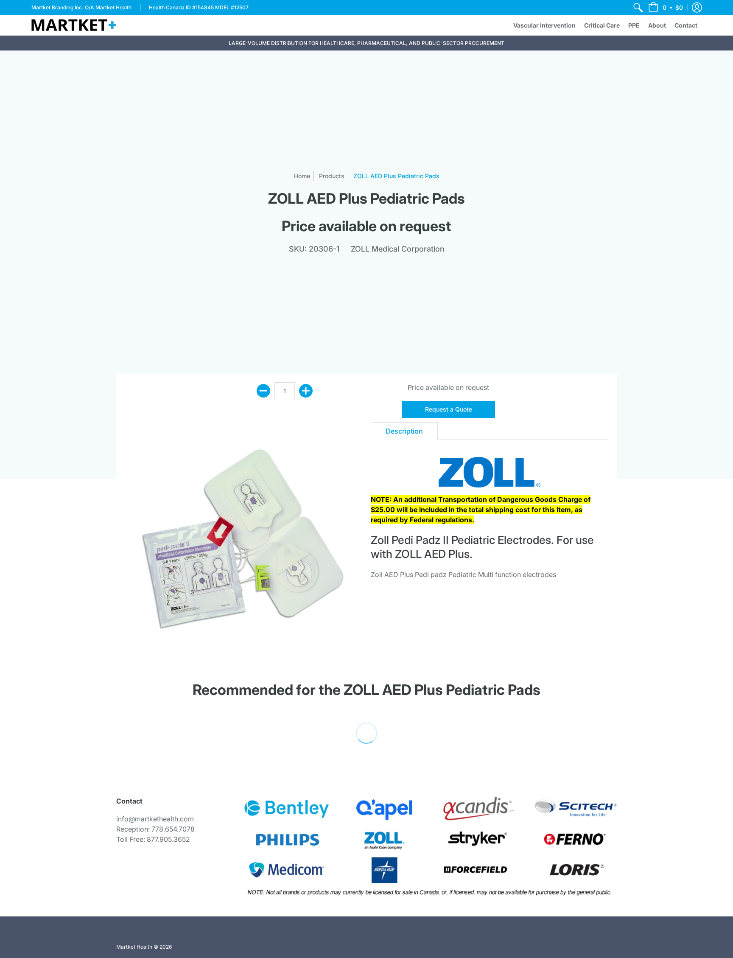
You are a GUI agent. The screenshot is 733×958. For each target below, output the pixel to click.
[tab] (404, 431)
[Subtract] (263, 391)
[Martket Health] (73, 25)
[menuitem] (638, 7)
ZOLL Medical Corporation (398, 248)
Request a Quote (448, 409)
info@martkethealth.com (155, 819)
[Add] (306, 391)
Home (302, 175)
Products (331, 175)
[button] (665, 7)
